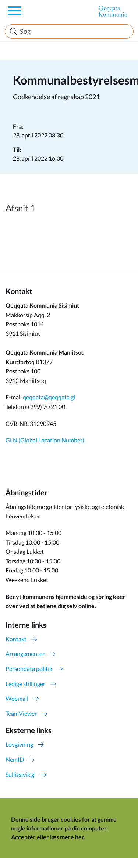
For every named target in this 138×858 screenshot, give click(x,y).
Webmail (17, 698)
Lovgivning (19, 744)
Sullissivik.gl (21, 774)
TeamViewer (21, 713)
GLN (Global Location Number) (45, 440)
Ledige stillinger (25, 683)
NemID (15, 759)
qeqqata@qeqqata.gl (49, 397)
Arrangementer (25, 653)
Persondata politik (29, 668)
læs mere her (67, 836)
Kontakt (16, 638)
